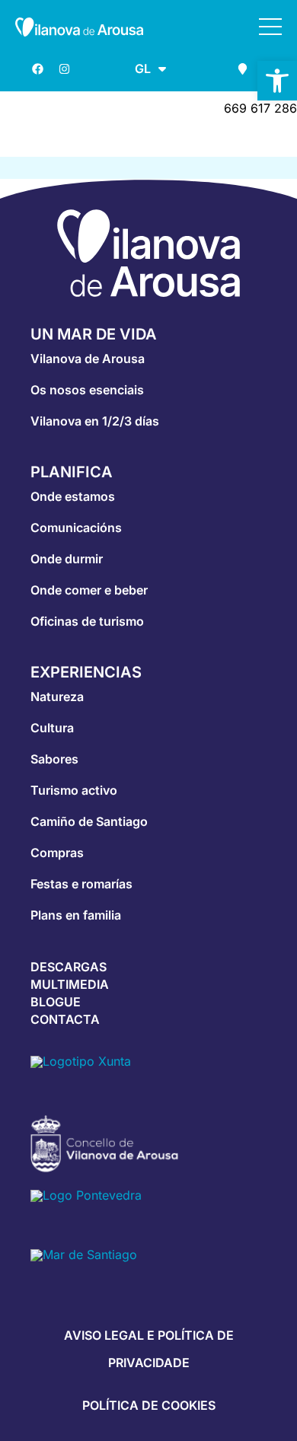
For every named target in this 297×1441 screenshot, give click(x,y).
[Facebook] (37, 68)
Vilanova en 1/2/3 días (94, 421)
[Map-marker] (242, 68)
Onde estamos (72, 496)
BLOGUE (55, 1001)
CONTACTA (65, 1019)
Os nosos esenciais (87, 389)
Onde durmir (66, 558)
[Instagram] (64, 68)
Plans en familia (75, 915)
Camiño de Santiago (89, 821)
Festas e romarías (81, 883)
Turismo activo (73, 790)
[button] (277, 80)
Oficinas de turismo (87, 621)
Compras (57, 852)
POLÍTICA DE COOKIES (149, 1405)
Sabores (54, 759)
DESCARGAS (68, 966)
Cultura (52, 727)
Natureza (57, 696)
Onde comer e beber (89, 590)
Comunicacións (76, 527)
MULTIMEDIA (69, 984)
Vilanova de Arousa (87, 358)
